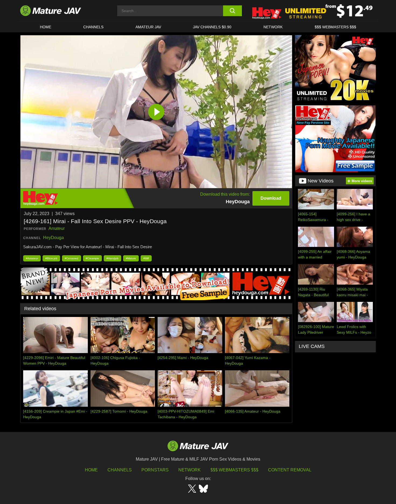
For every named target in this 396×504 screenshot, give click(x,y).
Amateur (56, 228)
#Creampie (92, 258)
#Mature (131, 258)
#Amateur (32, 258)
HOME (45, 27)
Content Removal (289, 470)
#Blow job (51, 258)
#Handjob (112, 258)
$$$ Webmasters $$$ (234, 470)
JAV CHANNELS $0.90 (212, 27)
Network (273, 27)
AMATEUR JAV (148, 27)
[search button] (232, 10)
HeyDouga (53, 237)
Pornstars (155, 470)
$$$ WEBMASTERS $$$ (335, 27)
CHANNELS (93, 27)
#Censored (71, 258)
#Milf (146, 258)
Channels (119, 470)
